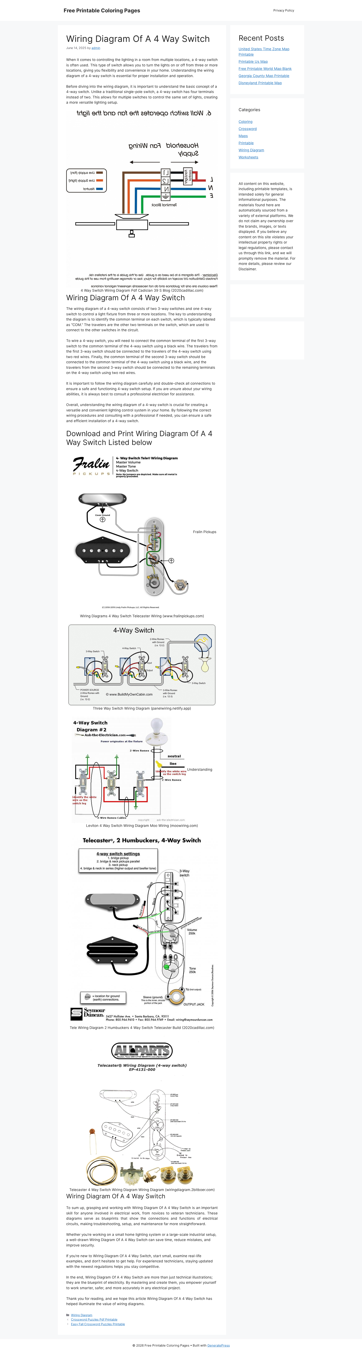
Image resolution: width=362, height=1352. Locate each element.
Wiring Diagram (81, 1315)
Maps (243, 136)
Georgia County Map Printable (264, 76)
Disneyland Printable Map (260, 83)
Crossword (248, 129)
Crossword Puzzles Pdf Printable (94, 1319)
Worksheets (248, 157)
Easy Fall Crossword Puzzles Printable (98, 1324)
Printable (246, 143)
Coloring (245, 122)
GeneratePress (218, 1345)
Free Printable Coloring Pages (102, 10)
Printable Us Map (253, 61)
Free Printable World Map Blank (265, 69)
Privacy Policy (283, 10)
